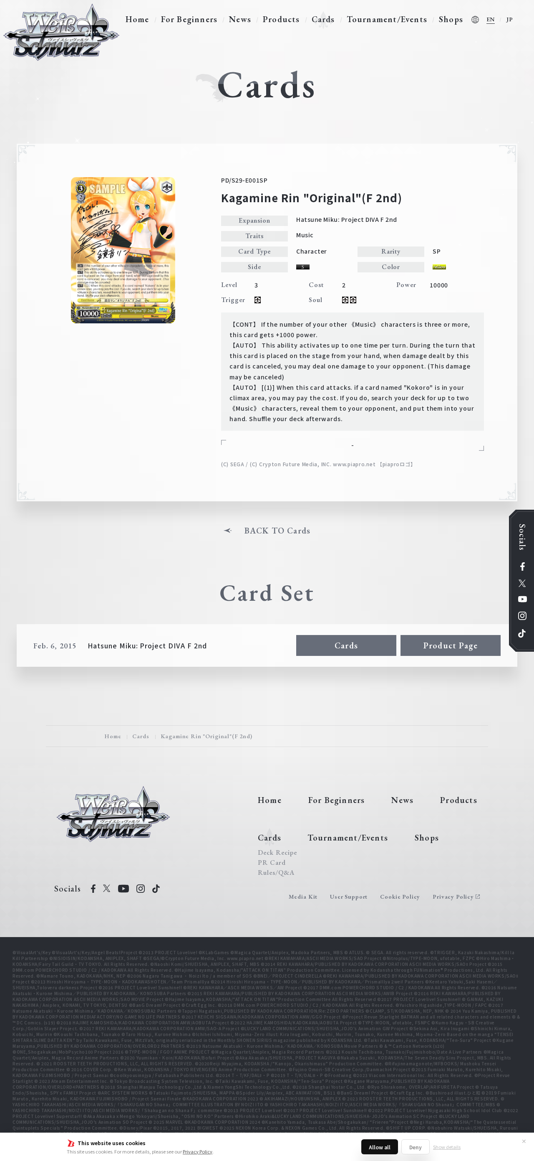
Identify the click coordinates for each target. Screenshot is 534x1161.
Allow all (379, 1147)
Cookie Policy (400, 896)
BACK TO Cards (277, 530)
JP (509, 19)
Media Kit (303, 896)
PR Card (272, 862)
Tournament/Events (387, 19)
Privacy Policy (197, 1151)
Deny (415, 1147)
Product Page (450, 645)
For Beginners (189, 19)
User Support (349, 896)
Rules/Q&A (276, 872)
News (240, 19)
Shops (451, 19)
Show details (447, 1146)
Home (137, 19)
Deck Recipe (277, 852)
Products (281, 19)
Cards (323, 19)
